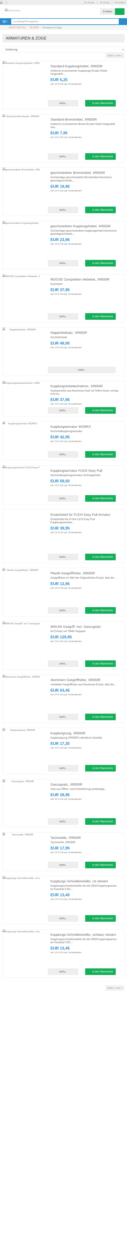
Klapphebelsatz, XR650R (68, 332)
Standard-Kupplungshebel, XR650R (76, 66)
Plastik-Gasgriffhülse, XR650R (72, 573)
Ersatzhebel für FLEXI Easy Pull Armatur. (80, 514)
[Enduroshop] (12, 10)
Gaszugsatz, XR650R (66, 784)
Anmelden (120, 2)
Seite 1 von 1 (115, 55)
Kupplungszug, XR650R (67, 733)
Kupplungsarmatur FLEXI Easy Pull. (76, 470)
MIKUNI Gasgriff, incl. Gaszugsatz (75, 626)
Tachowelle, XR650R (65, 838)
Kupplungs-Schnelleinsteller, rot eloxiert (79, 881)
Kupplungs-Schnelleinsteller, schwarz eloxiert (83, 934)
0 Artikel (107, 11)
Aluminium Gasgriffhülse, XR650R (75, 680)
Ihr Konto (104, 2)
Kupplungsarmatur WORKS (70, 426)
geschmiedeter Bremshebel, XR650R (77, 173)
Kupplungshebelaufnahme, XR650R (76, 386)
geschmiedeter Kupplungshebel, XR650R (80, 226)
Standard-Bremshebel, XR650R (73, 119)
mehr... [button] (63, 103)
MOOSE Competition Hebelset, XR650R (79, 279)
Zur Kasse (89, 2)
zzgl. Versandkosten (73, 84)
